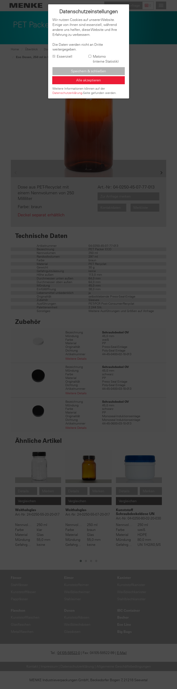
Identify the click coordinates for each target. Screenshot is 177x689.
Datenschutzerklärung (67, 93)
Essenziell (64, 56)
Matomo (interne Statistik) (106, 58)
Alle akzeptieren (88, 80)
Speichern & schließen (88, 71)
